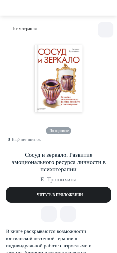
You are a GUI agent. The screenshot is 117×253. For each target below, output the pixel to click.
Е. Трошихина (58, 179)
